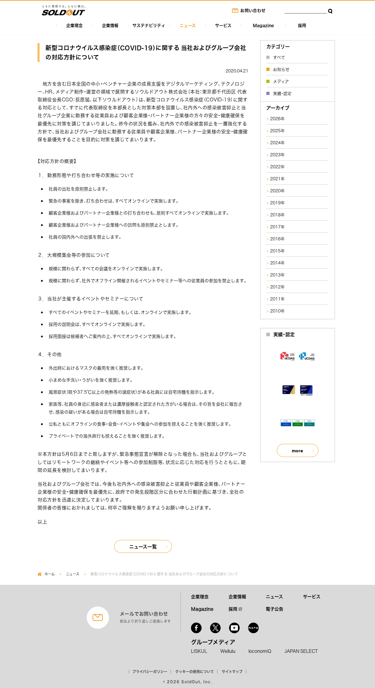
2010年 (277, 311)
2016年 (277, 239)
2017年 (277, 227)
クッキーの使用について (194, 671)
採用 (302, 25)
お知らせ (281, 69)
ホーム (50, 574)
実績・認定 (282, 93)
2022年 (277, 166)
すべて (279, 57)
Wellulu (227, 651)
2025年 (277, 130)
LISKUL (199, 651)
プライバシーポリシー (149, 671)
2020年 (277, 190)
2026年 (277, 118)
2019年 (277, 202)
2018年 (277, 215)
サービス (223, 25)
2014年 (277, 263)
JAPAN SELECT (301, 651)
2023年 (277, 154)
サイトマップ (232, 671)
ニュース (188, 25)
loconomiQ (259, 651)
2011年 (277, 299)
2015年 (277, 251)
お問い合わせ (252, 10)
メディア (281, 81)
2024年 (277, 142)
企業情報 (110, 25)
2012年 (277, 287)
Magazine (263, 25)
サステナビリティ (148, 25)
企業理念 (74, 25)
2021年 (277, 178)
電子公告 (274, 609)
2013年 (277, 275)
